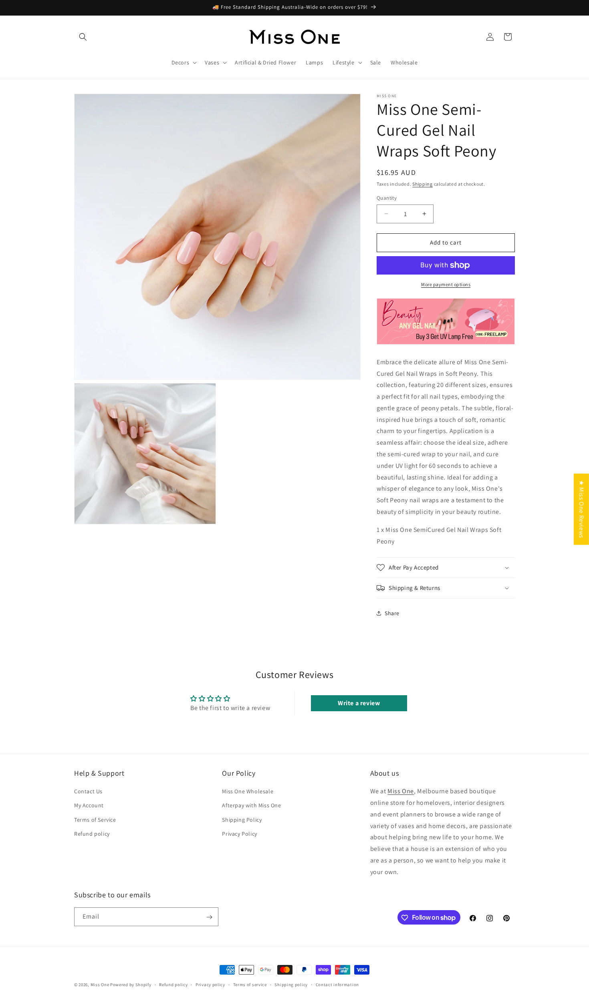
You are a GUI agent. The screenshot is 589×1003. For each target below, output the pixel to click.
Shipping (422, 184)
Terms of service (250, 984)
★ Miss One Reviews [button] (581, 509)
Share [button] (392, 613)
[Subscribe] (209, 917)
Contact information (337, 984)
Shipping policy (291, 984)
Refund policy (92, 833)
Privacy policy (210, 984)
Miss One (400, 791)
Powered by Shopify (130, 984)
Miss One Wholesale (247, 791)
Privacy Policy (239, 833)
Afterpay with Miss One (251, 805)
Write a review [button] (359, 703)
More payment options (445, 284)
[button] (83, 37)
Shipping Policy (242, 819)
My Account (89, 805)
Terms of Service (95, 819)
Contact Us (88, 791)
